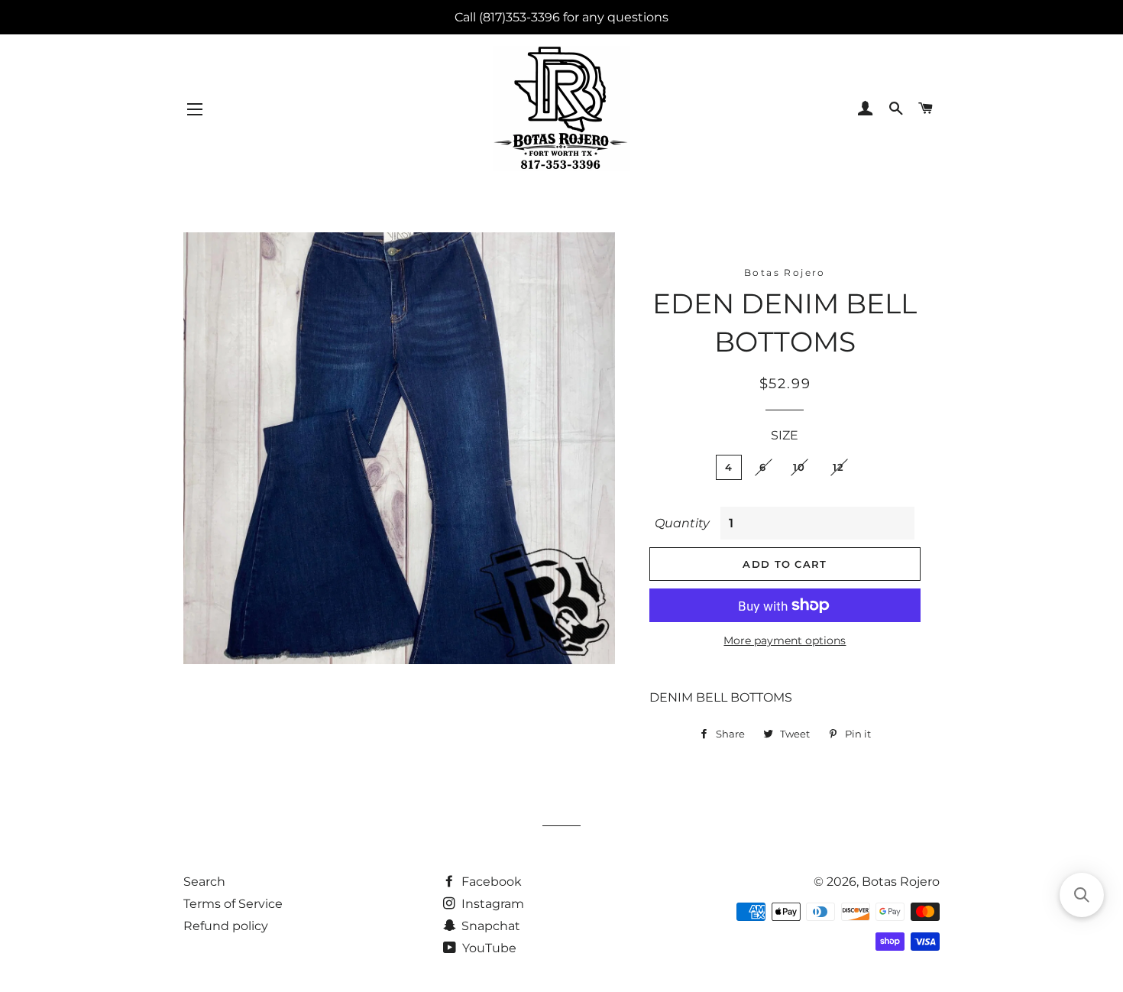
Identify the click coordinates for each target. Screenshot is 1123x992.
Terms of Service (233, 903)
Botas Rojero (901, 881)
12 (839, 467)
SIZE (784, 435)
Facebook (490, 881)
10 (799, 467)
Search (204, 881)
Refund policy (225, 926)
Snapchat (489, 926)
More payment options (784, 640)
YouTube (487, 948)
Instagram (491, 903)
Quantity (682, 523)
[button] (1082, 895)
